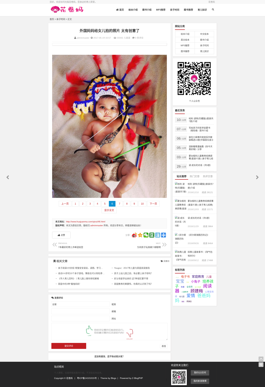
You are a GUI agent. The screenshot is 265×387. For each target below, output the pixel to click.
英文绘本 (185, 40)
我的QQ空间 (200, 372)
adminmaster (83, 38)
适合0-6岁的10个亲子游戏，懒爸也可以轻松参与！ (82, 273)
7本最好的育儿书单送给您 (70, 245)
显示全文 (109, 210)
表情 (164, 346)
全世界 (190, 287)
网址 (114, 318)
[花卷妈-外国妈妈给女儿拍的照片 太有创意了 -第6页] (66, 12)
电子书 (185, 276)
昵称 (114, 304)
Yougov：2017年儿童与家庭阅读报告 (132, 268)
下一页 (153, 203)
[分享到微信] (146, 235)
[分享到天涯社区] (157, 235)
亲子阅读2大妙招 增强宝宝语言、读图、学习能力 (81, 268)
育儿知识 (202, 9)
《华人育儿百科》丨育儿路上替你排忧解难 (78, 278)
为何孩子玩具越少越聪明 (149, 245)
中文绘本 (204, 34)
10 (142, 203)
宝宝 (180, 281)
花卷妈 (211, 2)
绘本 (187, 282)
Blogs (113, 378)
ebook (177, 277)
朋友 (183, 301)
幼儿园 (181, 296)
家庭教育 (198, 276)
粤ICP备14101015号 (87, 378)
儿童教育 (185, 292)
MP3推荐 (160, 9)
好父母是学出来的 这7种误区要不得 (131, 278)
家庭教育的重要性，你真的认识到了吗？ (133, 284)
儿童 (209, 276)
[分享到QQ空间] (140, 235)
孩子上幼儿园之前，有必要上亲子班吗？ (133, 273)
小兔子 (195, 281)
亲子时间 (174, 9)
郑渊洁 (189, 301)
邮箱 (114, 311)
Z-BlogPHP (137, 378)
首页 (121, 9)
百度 (182, 287)
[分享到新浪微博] (134, 235)
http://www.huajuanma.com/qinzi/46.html (85, 221)
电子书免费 (198, 287)
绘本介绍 (133, 9)
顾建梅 (196, 291)
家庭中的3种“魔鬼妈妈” (69, 284)
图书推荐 (188, 9)
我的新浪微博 (200, 381)
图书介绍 (147, 9)
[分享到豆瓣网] (151, 235)
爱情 (190, 295)
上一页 (65, 203)
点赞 (63, 235)
